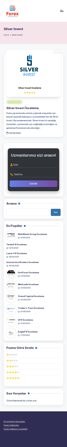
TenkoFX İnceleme (16, 244)
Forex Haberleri (11, 425)
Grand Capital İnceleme (31, 296)
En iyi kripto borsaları (14, 421)
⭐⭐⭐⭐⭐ (14, 102)
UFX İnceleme (25, 319)
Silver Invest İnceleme (22, 108)
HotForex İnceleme (28, 272)
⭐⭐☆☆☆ (12, 360)
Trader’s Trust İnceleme (31, 308)
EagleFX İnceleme (28, 331)
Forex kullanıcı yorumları (16, 429)
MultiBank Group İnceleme (32, 234)
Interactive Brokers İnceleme (22, 262)
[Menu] (61, 11)
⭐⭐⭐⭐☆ (12, 372)
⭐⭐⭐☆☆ (12, 366)
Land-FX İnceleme (16, 253)
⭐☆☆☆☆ (11, 354)
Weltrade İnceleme (28, 284)
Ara (55, 212)
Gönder (33, 183)
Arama (11, 203)
